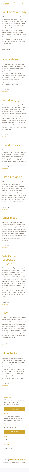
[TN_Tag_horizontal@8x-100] (14, 458)
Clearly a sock (11, 145)
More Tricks (9, 353)
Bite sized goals (12, 177)
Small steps (9, 217)
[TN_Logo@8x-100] (5, 1)
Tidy (5, 312)
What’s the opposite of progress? (9, 260)
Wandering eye (11, 100)
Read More (5, 51)
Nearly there (10, 59)
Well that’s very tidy (14, 12)
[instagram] (22, 3)
